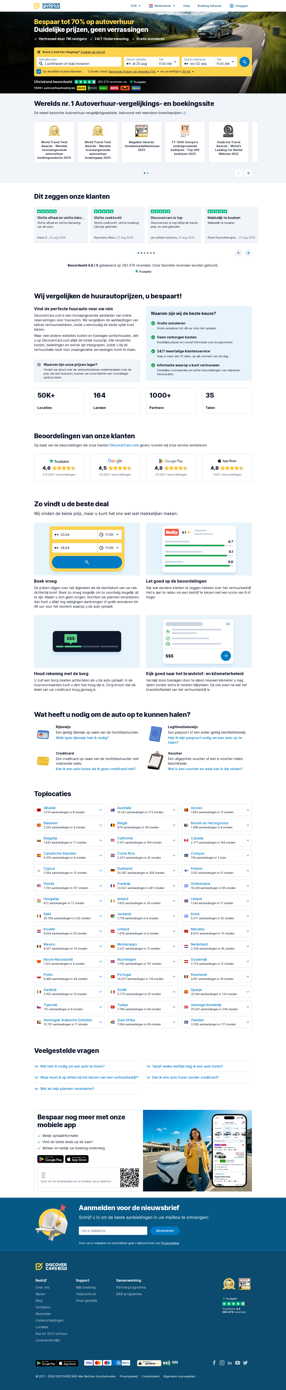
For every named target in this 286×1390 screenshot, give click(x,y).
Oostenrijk (199, 959)
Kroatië (49, 929)
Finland (196, 869)
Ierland (122, 899)
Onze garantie (86, 1301)
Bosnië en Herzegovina (209, 823)
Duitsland (124, 869)
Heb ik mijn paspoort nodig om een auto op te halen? (205, 740)
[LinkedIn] (229, 1363)
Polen (48, 975)
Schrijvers (43, 1307)
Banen (40, 1294)
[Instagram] (222, 1363)
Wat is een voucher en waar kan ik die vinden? (205, 769)
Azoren (196, 808)
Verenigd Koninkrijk (206, 1005)
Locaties (42, 1327)
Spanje (196, 990)
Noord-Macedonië (58, 959)
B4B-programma (129, 1294)
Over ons (42, 1287)
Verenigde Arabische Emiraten (68, 1020)
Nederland (199, 944)
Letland (123, 929)
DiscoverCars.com (124, 445)
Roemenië (199, 975)
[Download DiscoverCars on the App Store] (77, 1159)
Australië (124, 808)
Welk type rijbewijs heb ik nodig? (82, 738)
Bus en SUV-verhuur (52, 1334)
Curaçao (197, 853)
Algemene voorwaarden (179, 1376)
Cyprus (49, 869)
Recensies (43, 1314)
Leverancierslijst (48, 1340)
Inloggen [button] (242, 6)
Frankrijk (123, 884)
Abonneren (165, 1231)
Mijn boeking (86, 1287)
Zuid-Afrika (126, 1020)
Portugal (124, 975)
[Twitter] (245, 1363)
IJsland (196, 899)
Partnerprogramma (131, 1287)
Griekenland (200, 884)
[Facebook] (214, 1363)
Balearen (51, 823)
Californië (125, 838)
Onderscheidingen (50, 1320)
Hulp (186, 6)
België (122, 823)
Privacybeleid (129, 1376)
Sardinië (50, 990)
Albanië (50, 808)
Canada (197, 838)
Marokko (198, 929)
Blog (39, 1301)
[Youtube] (237, 1363)
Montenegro (127, 944)
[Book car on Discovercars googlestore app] (46, 1363)
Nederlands (162, 6)
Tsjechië (50, 1005)
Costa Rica (126, 853)
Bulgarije (50, 838)
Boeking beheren (210, 6)
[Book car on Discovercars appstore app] (67, 1363)
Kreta (195, 914)
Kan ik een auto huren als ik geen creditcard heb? (96, 769)
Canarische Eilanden (60, 853)
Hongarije (51, 899)
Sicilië (122, 990)
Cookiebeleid (151, 1376)
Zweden (197, 1020)
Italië (47, 914)
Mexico (49, 944)
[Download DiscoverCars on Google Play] (50, 1159)
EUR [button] (134, 6)
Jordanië (124, 914)
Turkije (122, 1005)
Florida (49, 884)
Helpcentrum (86, 1294)
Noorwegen (126, 959)
